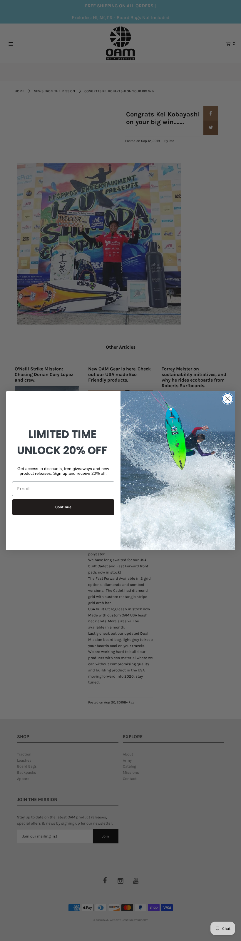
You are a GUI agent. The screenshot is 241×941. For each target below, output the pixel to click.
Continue (63, 507)
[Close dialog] (227, 399)
